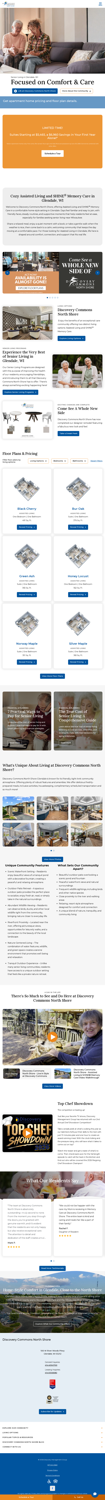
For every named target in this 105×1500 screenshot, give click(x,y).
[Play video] (52, 1037)
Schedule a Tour (53, 153)
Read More (15, 743)
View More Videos (52, 1086)
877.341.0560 (52, 1465)
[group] (52, 273)
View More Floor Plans (52, 676)
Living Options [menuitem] (10, 1433)
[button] (7, 272)
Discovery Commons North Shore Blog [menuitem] (23, 1442)
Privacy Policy (52, 1470)
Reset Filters (96, 461)
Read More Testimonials (52, 1268)
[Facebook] (52, 1488)
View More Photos (52, 859)
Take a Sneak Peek (68, 433)
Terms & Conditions (52, 1475)
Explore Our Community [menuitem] (15, 1428)
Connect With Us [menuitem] (12, 1447)
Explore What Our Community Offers (52, 1324)
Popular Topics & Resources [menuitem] (18, 1437)
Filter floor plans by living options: (12, 461)
